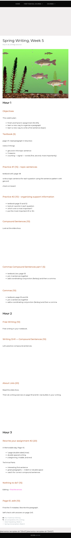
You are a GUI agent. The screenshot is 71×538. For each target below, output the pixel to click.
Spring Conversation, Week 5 (15, 524)
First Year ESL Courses (32, 4)
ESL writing (20, 520)
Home (17, 4)
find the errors (16, 490)
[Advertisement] (35, 20)
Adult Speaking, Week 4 (13, 522)
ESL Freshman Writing (13, 518)
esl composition (10, 520)
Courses (50, 4)
